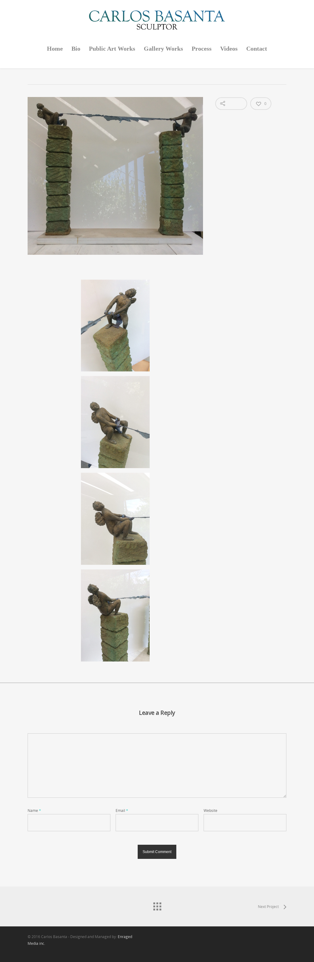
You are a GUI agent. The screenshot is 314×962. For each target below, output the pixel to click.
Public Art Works (112, 48)
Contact (256, 48)
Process (202, 48)
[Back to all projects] (157, 905)
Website (210, 810)
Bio (75, 48)
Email (122, 810)
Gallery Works (163, 48)
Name (34, 810)
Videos (229, 48)
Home (55, 48)
